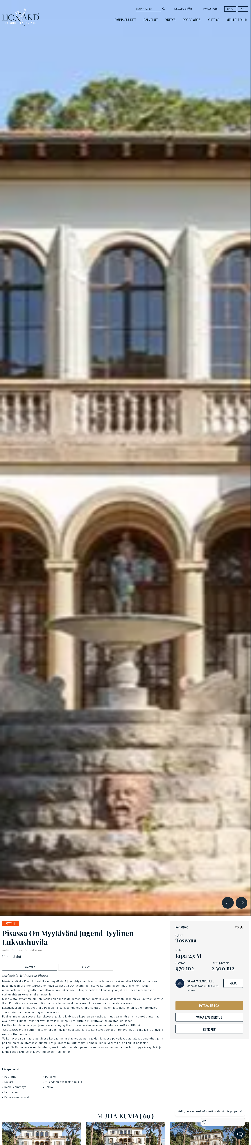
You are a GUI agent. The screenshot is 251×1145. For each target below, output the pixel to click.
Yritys (170, 19)
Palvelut (151, 19)
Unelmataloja (35, 950)
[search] (163, 8)
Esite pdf (209, 1029)
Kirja (233, 983)
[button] (237, 927)
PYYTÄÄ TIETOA (209, 1005)
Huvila (19, 950)
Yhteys (213, 19)
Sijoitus (6, 950)
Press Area (191, 19)
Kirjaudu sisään (183, 8)
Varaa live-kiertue (209, 1017)
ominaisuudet (125, 19)
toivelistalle (210, 8)
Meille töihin (237, 19)
